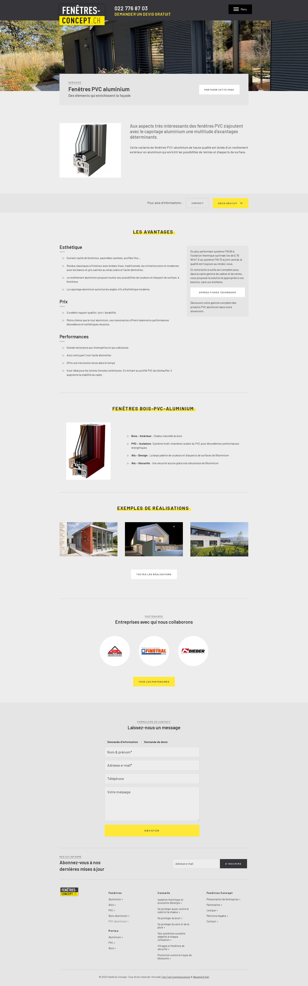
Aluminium (115, 899)
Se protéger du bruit (169, 918)
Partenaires (213, 905)
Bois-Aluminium (118, 916)
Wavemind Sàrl (201, 976)
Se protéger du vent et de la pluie (173, 926)
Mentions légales (216, 916)
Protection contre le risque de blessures (175, 956)
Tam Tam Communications (175, 976)
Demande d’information (122, 742)
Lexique (211, 910)
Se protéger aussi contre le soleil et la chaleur (173, 910)
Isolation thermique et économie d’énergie (170, 901)
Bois (111, 905)
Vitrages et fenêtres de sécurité (171, 947)
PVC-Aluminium (118, 921)
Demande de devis (156, 742)
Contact (211, 921)
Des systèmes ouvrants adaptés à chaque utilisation (171, 936)
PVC (111, 910)
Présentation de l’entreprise (222, 899)
